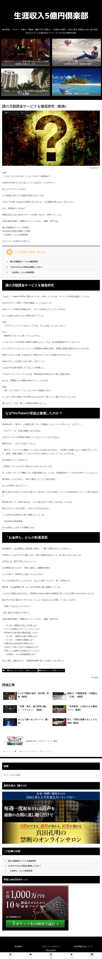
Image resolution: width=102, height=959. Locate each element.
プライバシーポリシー (51, 946)
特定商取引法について (83, 946)
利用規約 (18, 946)
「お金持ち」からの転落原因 (22, 272)
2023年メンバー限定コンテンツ (52, 670)
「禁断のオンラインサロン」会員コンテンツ (21, 670)
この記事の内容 (24, 252)
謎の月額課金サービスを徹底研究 (24, 262)
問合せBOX (51, 950)
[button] (97, 775)
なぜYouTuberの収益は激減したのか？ (26, 267)
